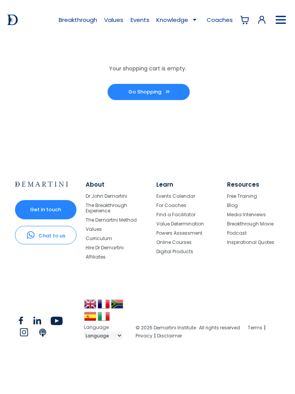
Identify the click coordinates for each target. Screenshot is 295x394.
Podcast (237, 233)
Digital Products (174, 251)
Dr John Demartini (106, 196)
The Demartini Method (111, 220)
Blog (232, 205)
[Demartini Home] (41, 185)
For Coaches (171, 205)
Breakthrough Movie (250, 223)
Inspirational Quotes (250, 242)
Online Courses (174, 242)
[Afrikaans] (117, 307)
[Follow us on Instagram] (24, 334)
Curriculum (99, 238)
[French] (104, 307)
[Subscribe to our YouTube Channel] (56, 322)
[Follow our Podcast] (43, 334)
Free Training (242, 196)
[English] (91, 307)
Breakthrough (78, 20)
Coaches (220, 20)
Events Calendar (175, 196)
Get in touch (45, 209)
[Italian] (104, 319)
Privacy (144, 335)
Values (113, 20)
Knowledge (173, 20)
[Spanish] (91, 319)
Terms (255, 327)
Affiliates (96, 256)
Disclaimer (169, 335)
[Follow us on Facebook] (21, 322)
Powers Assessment (179, 233)
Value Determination (180, 223)
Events (140, 20)
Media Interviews (246, 214)
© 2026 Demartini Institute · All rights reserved (188, 327)
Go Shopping (145, 91)
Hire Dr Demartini (105, 247)
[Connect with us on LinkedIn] (37, 322)
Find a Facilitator (176, 214)
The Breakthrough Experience (106, 208)
